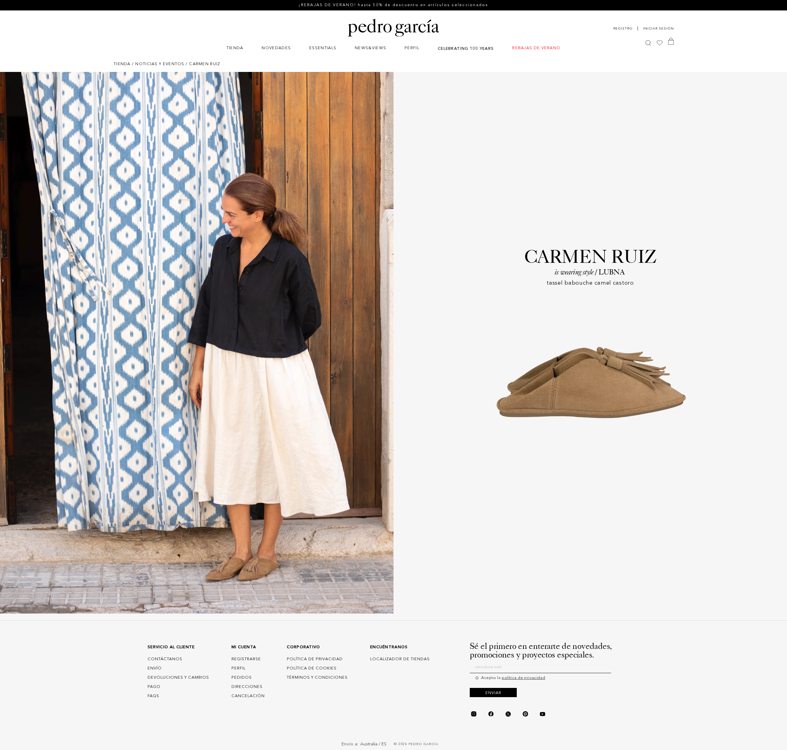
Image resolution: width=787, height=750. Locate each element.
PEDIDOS (241, 678)
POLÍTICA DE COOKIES (312, 668)
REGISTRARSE (246, 659)
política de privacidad (523, 678)
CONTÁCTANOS (165, 659)
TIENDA (122, 64)
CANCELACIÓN (248, 696)
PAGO (154, 687)
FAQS (153, 696)
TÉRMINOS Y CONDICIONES (317, 678)
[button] (235, 49)
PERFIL (238, 668)
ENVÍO (155, 668)
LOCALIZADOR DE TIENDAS (400, 659)
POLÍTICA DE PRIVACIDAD (315, 659)
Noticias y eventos (159, 64)
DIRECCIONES (247, 687)
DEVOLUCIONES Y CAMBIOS (178, 678)
